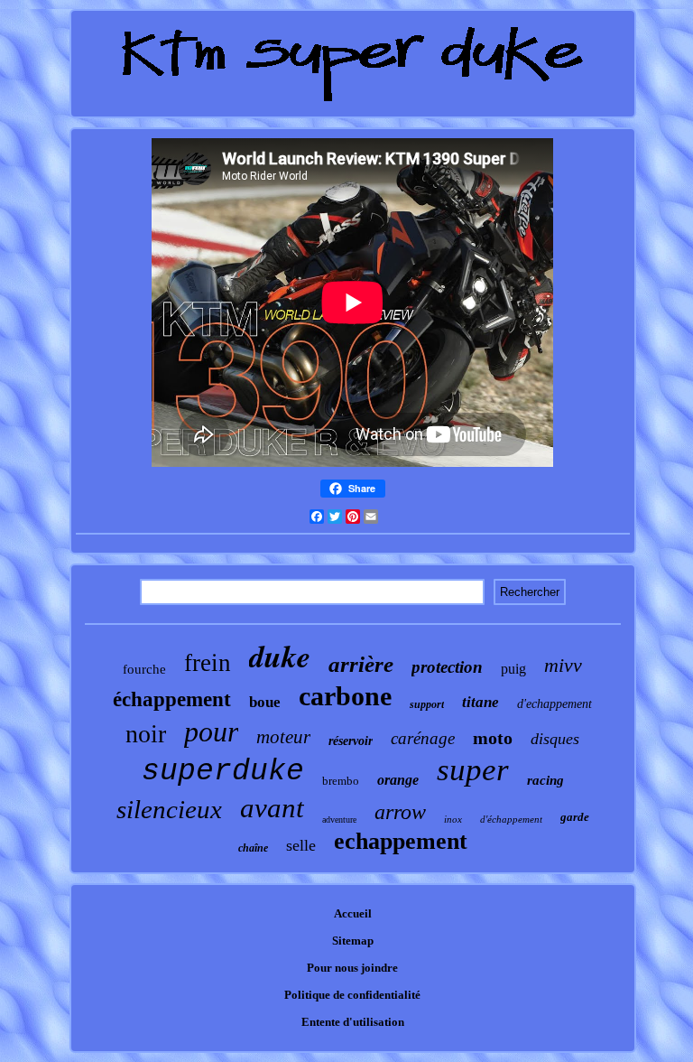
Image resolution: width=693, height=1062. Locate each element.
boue (265, 702)
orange (398, 779)
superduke (223, 771)
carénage (423, 738)
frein (207, 662)
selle (301, 845)
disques (555, 739)
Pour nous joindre (352, 967)
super (473, 769)
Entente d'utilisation (352, 1022)
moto (493, 738)
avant (272, 808)
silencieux (169, 809)
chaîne (253, 848)
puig (513, 668)
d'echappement (554, 704)
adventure (339, 819)
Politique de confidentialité (352, 994)
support (427, 704)
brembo (340, 780)
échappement (172, 699)
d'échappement (511, 819)
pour (211, 731)
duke (279, 655)
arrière (360, 664)
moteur (283, 737)
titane (480, 702)
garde (574, 817)
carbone (345, 696)
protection (447, 666)
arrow (400, 812)
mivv (563, 665)
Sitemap (353, 940)
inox (453, 819)
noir (145, 734)
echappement (400, 841)
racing (545, 780)
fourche (144, 669)
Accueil (353, 913)
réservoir (350, 741)
